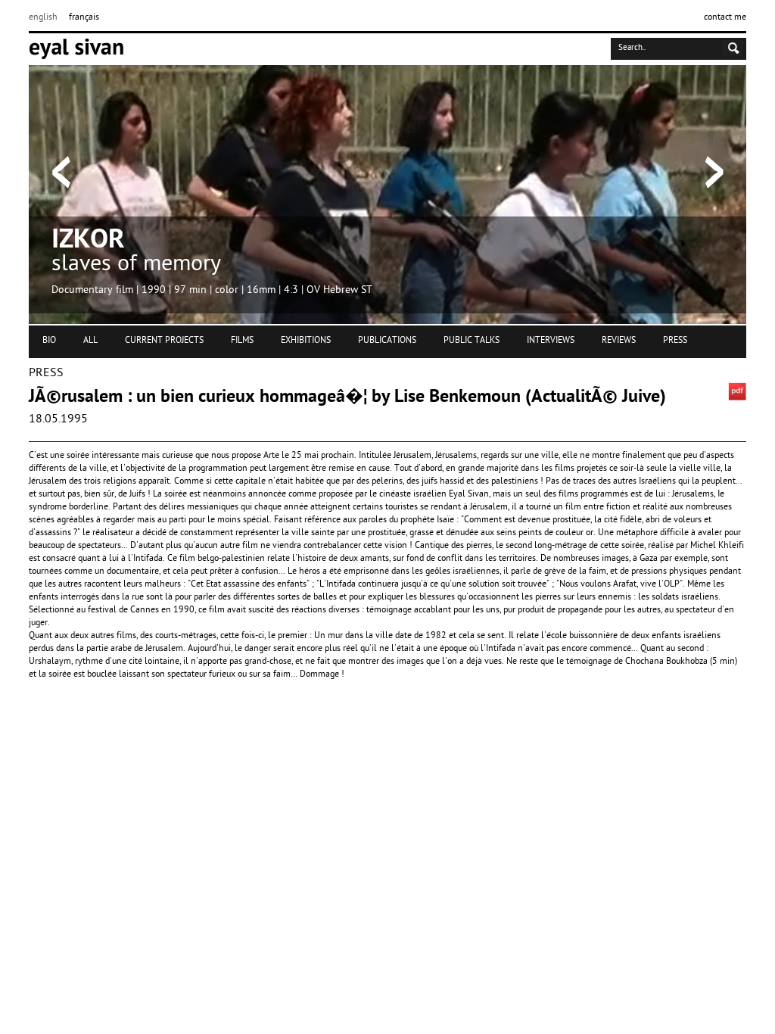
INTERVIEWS (550, 341)
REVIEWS (619, 341)
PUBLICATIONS (387, 341)
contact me (725, 17)
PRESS (675, 341)
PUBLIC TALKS (472, 341)
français (84, 17)
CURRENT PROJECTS (164, 341)
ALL (90, 341)
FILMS (242, 341)
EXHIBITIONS (306, 341)
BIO (49, 341)
